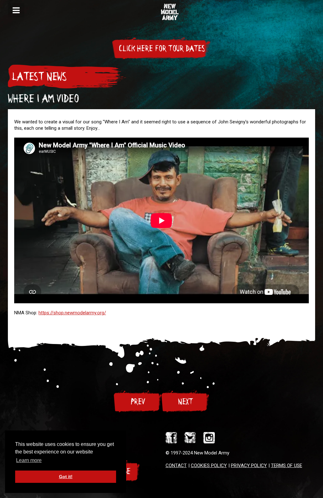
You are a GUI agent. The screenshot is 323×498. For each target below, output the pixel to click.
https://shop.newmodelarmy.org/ (72, 313)
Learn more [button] (29, 460)
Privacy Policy (249, 465)
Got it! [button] (66, 476)
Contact (176, 465)
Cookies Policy (209, 465)
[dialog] (16, 10)
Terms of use (286, 465)
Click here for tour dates (161, 48)
